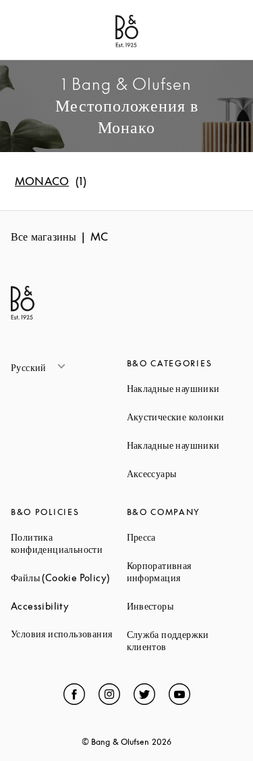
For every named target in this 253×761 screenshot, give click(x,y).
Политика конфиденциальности (69, 543)
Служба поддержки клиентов (185, 640)
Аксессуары (185, 473)
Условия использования (69, 633)
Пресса (185, 537)
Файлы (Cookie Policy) (69, 577)
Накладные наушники (185, 388)
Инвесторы (185, 606)
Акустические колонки (185, 416)
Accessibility (69, 606)
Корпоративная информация (185, 571)
